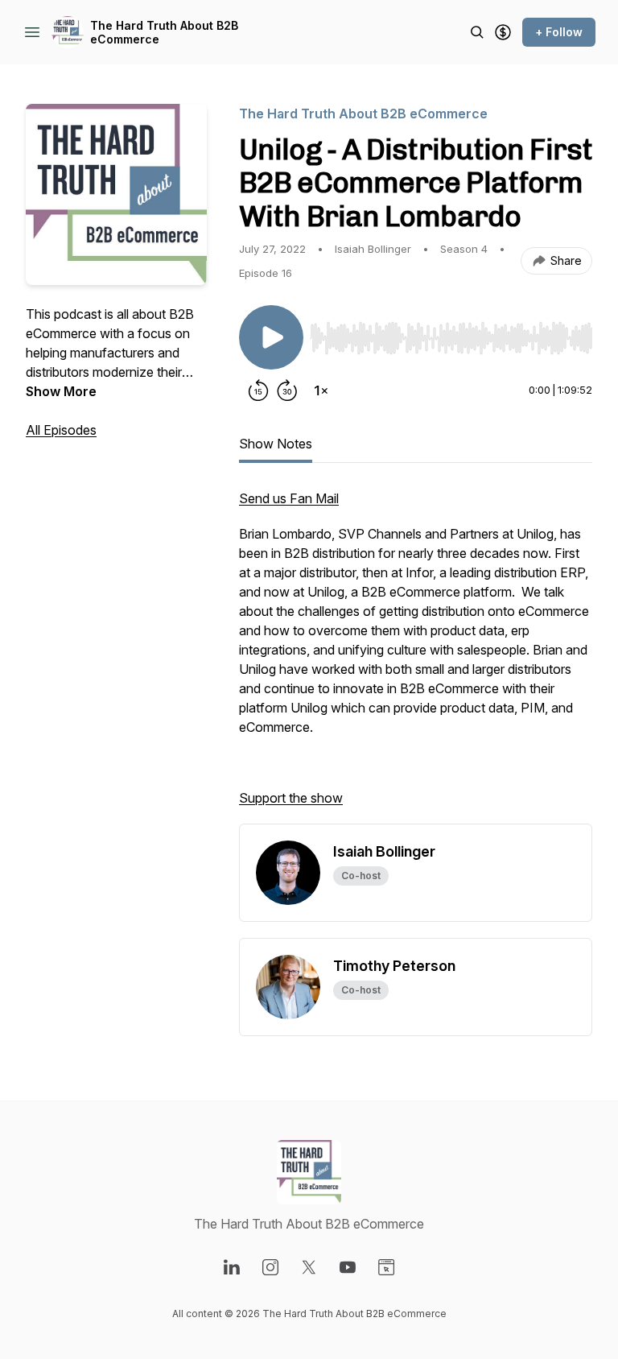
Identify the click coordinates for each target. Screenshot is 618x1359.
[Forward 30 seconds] (287, 390)
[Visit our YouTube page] (348, 1267)
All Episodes (61, 430)
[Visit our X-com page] (309, 1267)
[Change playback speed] (321, 390)
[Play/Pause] (271, 337)
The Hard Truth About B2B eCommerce (164, 33)
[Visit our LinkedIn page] (232, 1267)
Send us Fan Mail (289, 498)
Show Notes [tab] (275, 444)
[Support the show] (503, 32)
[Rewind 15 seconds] (258, 390)
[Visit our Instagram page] (270, 1267)
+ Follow (559, 32)
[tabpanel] (415, 656)
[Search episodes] (477, 32)
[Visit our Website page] (386, 1267)
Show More (61, 391)
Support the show (291, 798)
